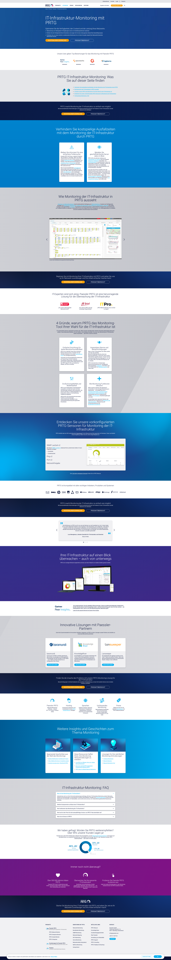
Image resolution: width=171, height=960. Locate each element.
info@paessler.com (113, 933)
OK (157, 956)
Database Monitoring (108, 758)
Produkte (58, 5)
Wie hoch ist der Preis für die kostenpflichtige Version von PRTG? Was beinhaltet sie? (79, 812)
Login (117, 1)
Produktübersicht (82, 40)
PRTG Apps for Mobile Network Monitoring (86, 769)
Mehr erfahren (53, 664)
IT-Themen (50, 9)
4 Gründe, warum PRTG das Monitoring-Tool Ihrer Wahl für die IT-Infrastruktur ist (93, 91)
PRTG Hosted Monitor (69, 709)
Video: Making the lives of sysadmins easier (58, 761)
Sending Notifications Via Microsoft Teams (58, 758)
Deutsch (123, 1)
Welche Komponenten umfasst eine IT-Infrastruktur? (71, 804)
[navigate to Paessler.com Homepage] (49, 5)
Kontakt (112, 1)
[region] (85, 956)
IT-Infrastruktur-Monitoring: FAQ (81, 95)
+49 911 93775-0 (113, 936)
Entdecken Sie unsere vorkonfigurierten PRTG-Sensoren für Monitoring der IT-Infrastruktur (95, 93)
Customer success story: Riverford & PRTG (58, 763)
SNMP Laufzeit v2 (56, 448)
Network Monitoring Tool (109, 763)
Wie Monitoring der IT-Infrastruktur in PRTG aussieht (86, 89)
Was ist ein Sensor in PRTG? (64, 816)
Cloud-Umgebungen (100, 797)
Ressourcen (78, 5)
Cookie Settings (146, 956)
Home (46, 9)
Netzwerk (54, 9)
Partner (86, 5)
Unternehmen (106, 1)
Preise (71, 5)
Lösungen (65, 5)
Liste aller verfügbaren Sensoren (80, 473)
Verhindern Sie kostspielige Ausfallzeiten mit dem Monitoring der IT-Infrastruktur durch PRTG (96, 87)
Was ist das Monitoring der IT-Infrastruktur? (68, 793)
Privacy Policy (54, 956)
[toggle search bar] (124, 5)
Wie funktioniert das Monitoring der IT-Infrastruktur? (70, 808)
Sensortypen (79, 433)
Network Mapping (107, 761)
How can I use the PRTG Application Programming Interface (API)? (84, 766)
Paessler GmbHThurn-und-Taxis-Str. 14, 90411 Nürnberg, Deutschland (116, 929)
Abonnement (120, 709)
